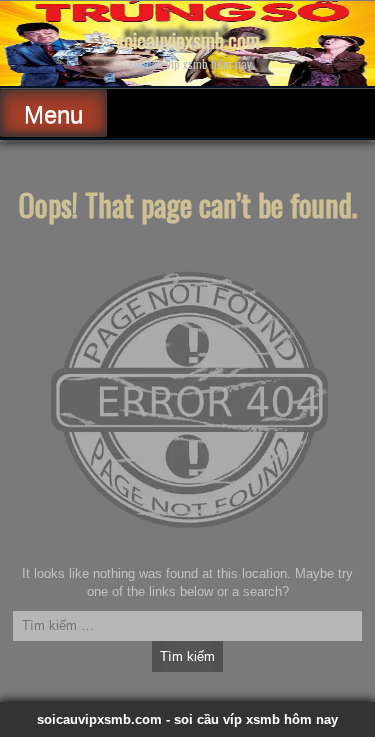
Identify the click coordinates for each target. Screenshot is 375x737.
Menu (53, 114)
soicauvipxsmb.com (188, 40)
